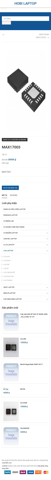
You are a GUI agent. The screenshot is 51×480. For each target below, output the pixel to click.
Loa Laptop (8, 251)
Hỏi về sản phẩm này (10, 188)
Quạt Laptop (8, 287)
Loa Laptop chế (9, 272)
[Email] (6, 154)
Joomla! (4, 466)
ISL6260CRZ (24, 428)
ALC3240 (23, 403)
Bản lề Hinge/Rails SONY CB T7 (31, 364)
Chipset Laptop (10, 239)
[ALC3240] (11, 411)
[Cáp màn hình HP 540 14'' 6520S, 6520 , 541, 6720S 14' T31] (11, 322)
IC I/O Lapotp (8, 245)
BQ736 (22, 389)
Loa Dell (6, 264)
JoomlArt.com (7, 463)
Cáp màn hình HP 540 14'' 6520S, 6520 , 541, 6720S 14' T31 (33, 315)
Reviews (13, 195)
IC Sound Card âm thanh (13, 227)
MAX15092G (41, 37)
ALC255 (23, 339)
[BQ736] (5, 389)
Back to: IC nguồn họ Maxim (14, 140)
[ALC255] (11, 347)
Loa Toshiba (7, 280)
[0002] (25, 91)
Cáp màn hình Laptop (12, 299)
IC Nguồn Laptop (10, 233)
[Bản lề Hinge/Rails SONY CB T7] (11, 372)
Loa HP (6, 268)
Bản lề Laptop (9, 293)
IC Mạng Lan (8, 221)
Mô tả (4, 195)
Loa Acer (6, 256)
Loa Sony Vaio (8, 276)
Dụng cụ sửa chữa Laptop (14, 209)
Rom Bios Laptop (10, 215)
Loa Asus (6, 260)
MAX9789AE (44, 35)
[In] (3, 154)
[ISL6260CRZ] (11, 436)
